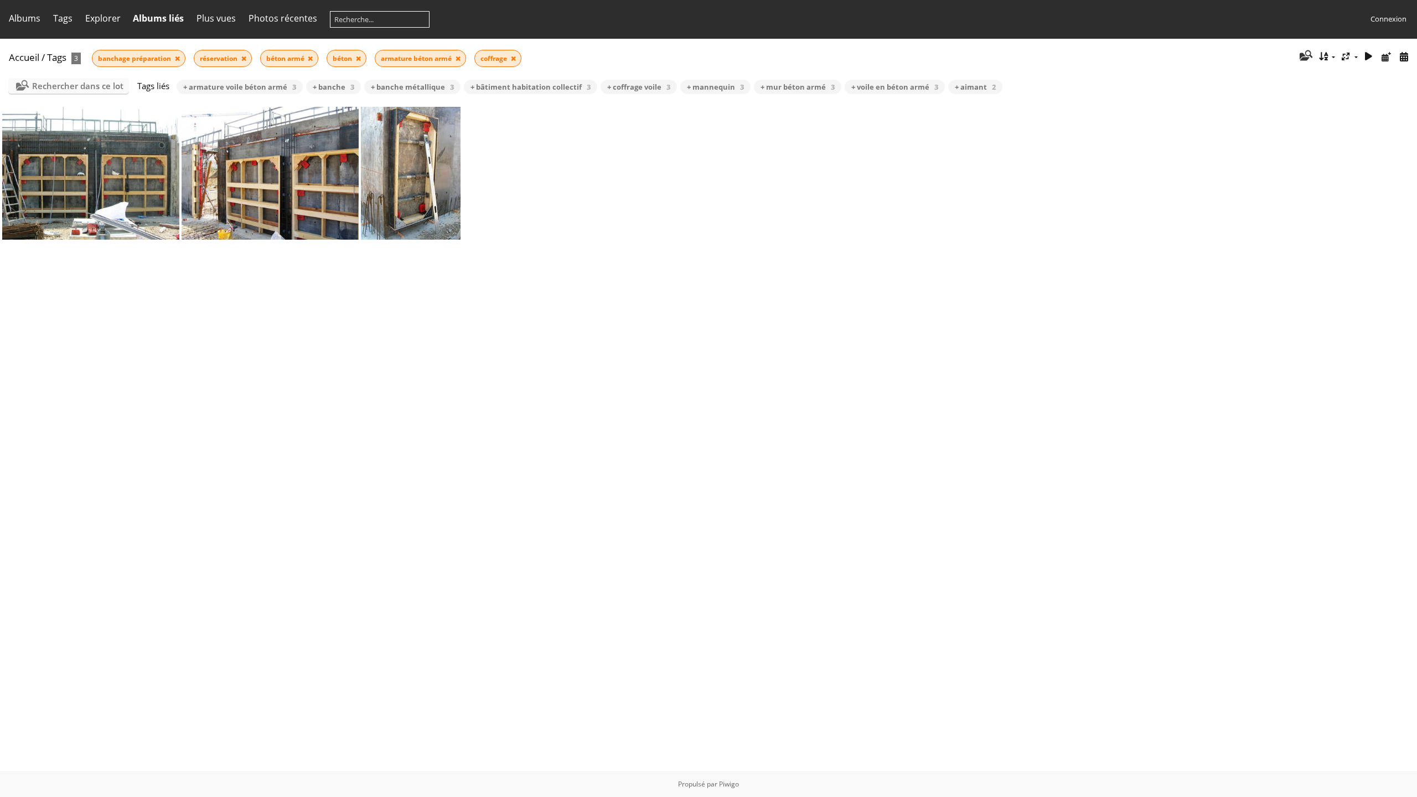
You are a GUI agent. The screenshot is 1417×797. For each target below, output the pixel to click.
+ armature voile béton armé (239, 87)
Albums (24, 18)
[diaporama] (1368, 57)
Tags (56, 57)
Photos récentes (283, 18)
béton (343, 58)
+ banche (333, 87)
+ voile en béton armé (894, 87)
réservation (219, 58)
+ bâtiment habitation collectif (530, 87)
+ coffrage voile (638, 87)
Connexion (1388, 19)
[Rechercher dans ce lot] (1304, 56)
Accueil (24, 57)
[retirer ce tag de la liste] (177, 58)
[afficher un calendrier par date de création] (1403, 57)
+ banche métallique (412, 87)
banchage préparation (135, 58)
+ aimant (975, 87)
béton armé (286, 58)
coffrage (494, 58)
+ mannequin (715, 87)
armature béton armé (417, 58)
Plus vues (216, 18)
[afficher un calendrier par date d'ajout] (1386, 57)
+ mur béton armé (798, 87)
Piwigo (729, 784)
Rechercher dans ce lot (77, 85)
